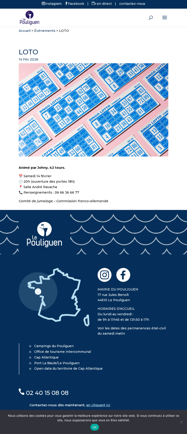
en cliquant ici (98, 405)
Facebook (76, 3)
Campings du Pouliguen (54, 346)
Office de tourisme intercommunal (62, 352)
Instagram (53, 3)
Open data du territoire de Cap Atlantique (68, 368)
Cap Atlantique (46, 357)
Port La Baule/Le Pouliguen (57, 363)
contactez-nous (132, 4)
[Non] (181, 422)
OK (95, 427)
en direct (104, 4)
